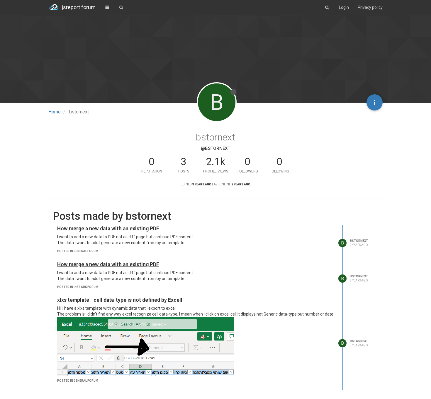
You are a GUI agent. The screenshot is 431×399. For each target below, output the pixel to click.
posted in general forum (77, 251)
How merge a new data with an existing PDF (108, 229)
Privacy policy (370, 7)
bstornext (359, 240)
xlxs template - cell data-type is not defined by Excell (119, 300)
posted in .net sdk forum (77, 287)
